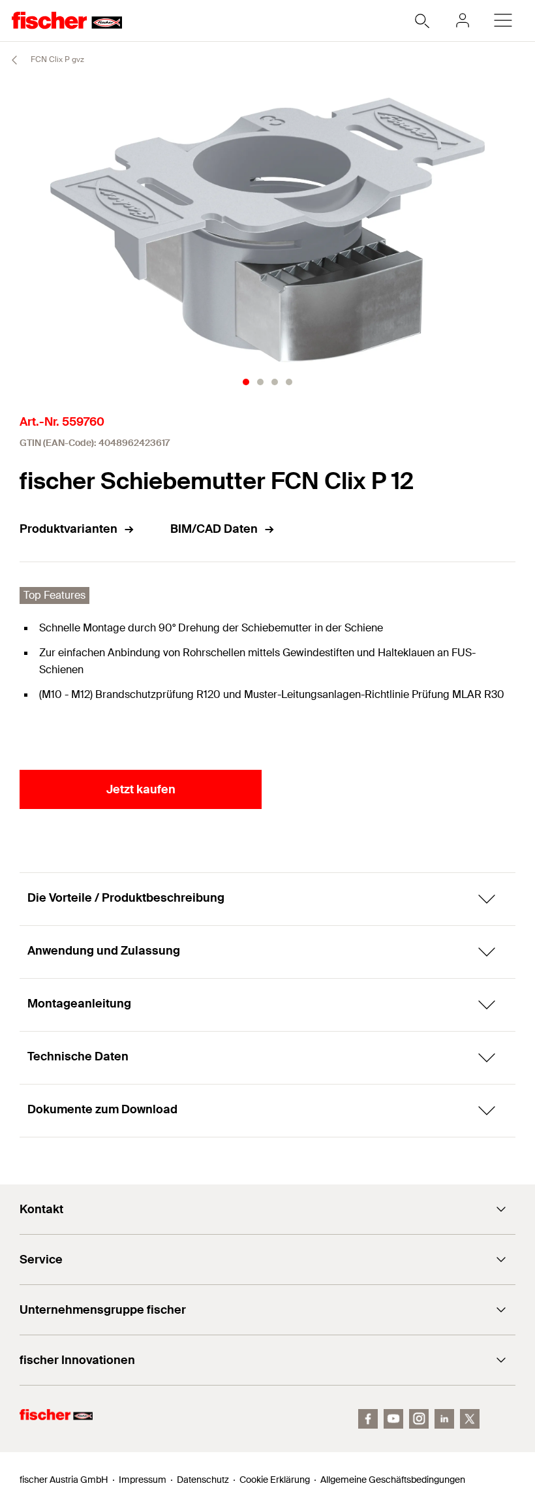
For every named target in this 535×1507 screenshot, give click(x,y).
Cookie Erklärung (274, 1479)
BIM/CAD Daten (214, 529)
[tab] (246, 382)
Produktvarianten (68, 529)
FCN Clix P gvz (56, 59)
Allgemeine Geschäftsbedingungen (392, 1479)
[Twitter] (470, 1419)
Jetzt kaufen (141, 789)
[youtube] (393, 1419)
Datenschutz (203, 1479)
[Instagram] (419, 1419)
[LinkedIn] (444, 1419)
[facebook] (368, 1419)
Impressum (142, 1479)
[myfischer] (462, 20)
